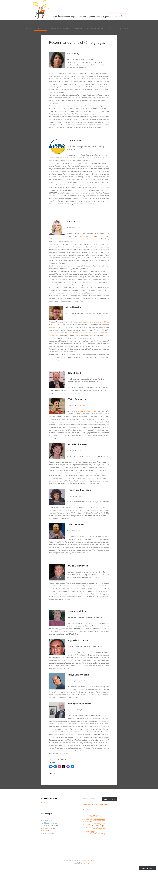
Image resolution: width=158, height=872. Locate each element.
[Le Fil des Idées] (79, 10)
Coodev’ (86, 322)
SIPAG (79, 228)
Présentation (40, 29)
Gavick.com (90, 861)
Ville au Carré (81, 405)
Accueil (28, 29)
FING (98, 382)
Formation (78, 29)
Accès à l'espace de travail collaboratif (95, 805)
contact (111, 29)
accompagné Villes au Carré (86, 411)
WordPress (86, 863)
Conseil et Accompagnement (60, 29)
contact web (45, 830)
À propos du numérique (95, 29)
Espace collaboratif (125, 29)
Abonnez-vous (109, 799)
